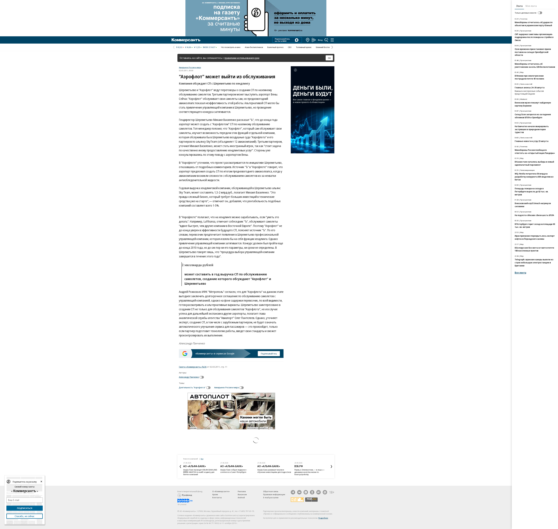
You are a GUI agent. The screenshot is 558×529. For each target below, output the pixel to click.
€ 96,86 (188, 47)
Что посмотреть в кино (230, 47)
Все (202, 459)
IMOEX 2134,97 (209, 47)
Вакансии (242, 494)
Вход (320, 40)
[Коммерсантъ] (186, 40)
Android (241, 497)
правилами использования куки (241, 58)
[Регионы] (308, 40)
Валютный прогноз (275, 47)
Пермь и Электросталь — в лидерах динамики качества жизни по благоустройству (309, 472)
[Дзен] (306, 492)
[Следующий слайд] (331, 466)
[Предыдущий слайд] (180, 466)
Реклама (242, 491)
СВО (289, 47)
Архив (215, 494)
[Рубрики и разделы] (332, 40)
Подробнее (323, 518)
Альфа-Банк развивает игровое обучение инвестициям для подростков (274, 470)
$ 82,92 (179, 47)
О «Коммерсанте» (221, 491)
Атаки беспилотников (254, 47)
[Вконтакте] (299, 492)
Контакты (217, 497)
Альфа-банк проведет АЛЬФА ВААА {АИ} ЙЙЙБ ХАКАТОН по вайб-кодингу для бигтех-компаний (200, 472)
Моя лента (531, 6)
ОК (329, 58)
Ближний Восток (323, 47)
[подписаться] (202, 377)
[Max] (325, 492)
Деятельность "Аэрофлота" (192, 387)
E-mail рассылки (270, 497)
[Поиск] (326, 40)
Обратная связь (270, 491)
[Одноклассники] (312, 492)
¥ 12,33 (197, 47)
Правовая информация (274, 494)
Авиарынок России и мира (190, 67)
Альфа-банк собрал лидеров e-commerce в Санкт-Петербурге (233, 470)
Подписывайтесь (269, 353)
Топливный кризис (304, 47)
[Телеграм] (293, 492)
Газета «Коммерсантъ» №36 (192, 366)
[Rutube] (318, 492)
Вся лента (520, 272)
